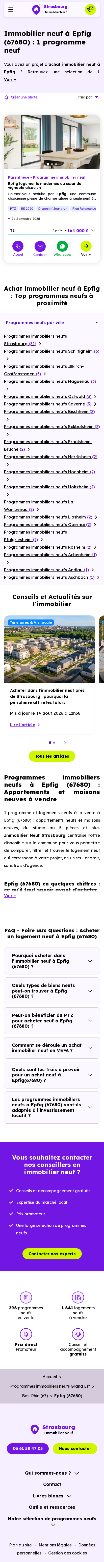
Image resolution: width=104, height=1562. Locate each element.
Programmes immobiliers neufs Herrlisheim (50, 456)
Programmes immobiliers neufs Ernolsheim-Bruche (48, 445)
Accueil (50, 1376)
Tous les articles (52, 756)
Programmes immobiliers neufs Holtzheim (49, 486)
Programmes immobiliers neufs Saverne (48, 403)
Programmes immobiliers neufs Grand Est (50, 1386)
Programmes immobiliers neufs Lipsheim (48, 516)
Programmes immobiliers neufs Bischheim (49, 411)
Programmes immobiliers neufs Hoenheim (49, 471)
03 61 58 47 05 (28, 1448)
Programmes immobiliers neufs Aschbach (49, 577)
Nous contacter (75, 1448)
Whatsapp (62, 254)
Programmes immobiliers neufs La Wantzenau (38, 505)
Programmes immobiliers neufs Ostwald (48, 396)
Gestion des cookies (67, 1552)
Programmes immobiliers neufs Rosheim (48, 547)
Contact (40, 254)
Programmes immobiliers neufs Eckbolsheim (52, 426)
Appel (18, 254)
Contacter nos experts (52, 1253)
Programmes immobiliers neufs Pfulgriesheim (35, 536)
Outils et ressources (52, 1507)
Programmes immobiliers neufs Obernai (47, 524)
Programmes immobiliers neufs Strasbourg (35, 340)
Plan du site (20, 1544)
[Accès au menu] (10, 9)
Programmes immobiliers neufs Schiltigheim (51, 351)
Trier (85, 97)
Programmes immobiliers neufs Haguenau (50, 381)
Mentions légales (55, 1544)
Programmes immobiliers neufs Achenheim (50, 554)
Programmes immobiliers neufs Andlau (46, 569)
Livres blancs (48, 1496)
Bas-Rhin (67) (35, 1395)
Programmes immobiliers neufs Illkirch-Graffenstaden (44, 370)
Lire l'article (22, 724)
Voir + (86, 254)
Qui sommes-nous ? (48, 1473)
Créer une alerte (24, 97)
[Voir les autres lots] (93, 231)
